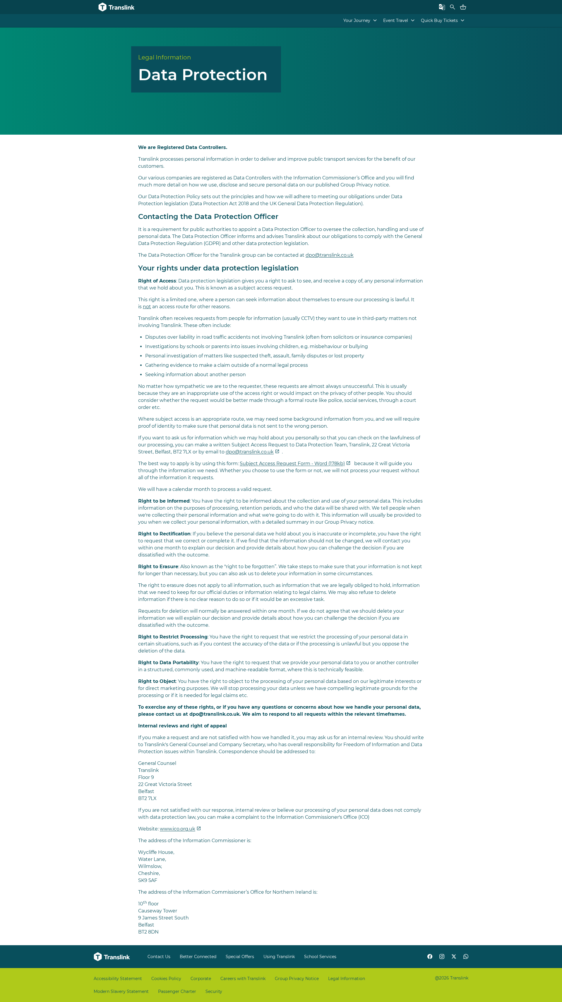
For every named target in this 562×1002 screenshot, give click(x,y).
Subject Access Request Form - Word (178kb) (292, 463)
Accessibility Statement (118, 978)
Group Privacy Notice (297, 978)
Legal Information (346, 978)
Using (279, 956)
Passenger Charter (177, 991)
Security (213, 991)
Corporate (201, 978)
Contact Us (159, 956)
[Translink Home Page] (112, 956)
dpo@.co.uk (330, 255)
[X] (453, 956)
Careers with (242, 978)
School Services (320, 956)
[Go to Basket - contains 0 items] (463, 7)
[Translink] (117, 7)
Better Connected (198, 956)
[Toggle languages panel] (442, 7)
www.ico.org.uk (177, 829)
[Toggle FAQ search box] (452, 7)
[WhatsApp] (465, 956)
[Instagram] (441, 956)
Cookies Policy (166, 978)
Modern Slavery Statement (121, 991)
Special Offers (240, 956)
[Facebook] (429, 956)
